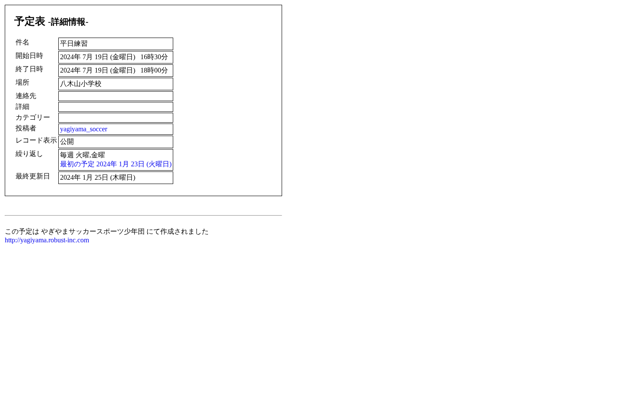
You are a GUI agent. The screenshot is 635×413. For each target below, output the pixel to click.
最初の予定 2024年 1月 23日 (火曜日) (115, 164)
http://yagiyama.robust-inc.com (47, 240)
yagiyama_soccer (83, 129)
